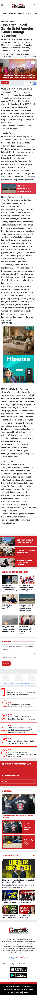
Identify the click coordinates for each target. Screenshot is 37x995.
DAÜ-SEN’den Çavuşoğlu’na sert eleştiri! (8, 606)
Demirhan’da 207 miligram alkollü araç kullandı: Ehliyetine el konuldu (21, 694)
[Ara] (35, 5)
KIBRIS (4, 14)
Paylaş (6, 82)
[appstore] (18, 970)
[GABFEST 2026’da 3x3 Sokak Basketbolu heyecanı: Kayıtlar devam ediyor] (27, 580)
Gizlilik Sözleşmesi (25, 964)
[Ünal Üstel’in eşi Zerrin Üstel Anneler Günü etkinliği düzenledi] (18, 69)
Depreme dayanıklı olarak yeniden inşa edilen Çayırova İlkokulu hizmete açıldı (26, 608)
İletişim (13, 964)
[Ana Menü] (2, 5)
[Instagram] (18, 957)
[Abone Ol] (34, 83)
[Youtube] (22, 957)
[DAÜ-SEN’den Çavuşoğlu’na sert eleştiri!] (10, 599)
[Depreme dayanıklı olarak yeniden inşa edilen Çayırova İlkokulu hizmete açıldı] (27, 599)
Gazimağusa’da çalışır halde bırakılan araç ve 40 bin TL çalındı (20, 706)
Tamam (26, 992)
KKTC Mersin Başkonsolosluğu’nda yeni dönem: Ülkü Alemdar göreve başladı (27, 630)
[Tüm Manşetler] (34, 856)
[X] (15, 957)
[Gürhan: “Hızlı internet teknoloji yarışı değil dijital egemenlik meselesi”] (10, 580)
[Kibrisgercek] (18, 5)
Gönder (6, 663)
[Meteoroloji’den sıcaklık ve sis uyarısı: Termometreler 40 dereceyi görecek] (10, 620)
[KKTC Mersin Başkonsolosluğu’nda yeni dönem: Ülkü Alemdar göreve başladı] (27, 620)
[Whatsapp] (26, 957)
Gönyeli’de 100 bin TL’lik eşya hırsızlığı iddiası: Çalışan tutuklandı (21, 718)
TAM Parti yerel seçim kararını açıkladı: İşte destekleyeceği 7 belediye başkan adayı (20, 730)
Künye (5, 964)
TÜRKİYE (12, 14)
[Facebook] (11, 957)
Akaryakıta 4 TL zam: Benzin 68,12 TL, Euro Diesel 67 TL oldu (21, 742)
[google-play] (18, 976)
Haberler (4, 21)
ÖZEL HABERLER (24, 14)
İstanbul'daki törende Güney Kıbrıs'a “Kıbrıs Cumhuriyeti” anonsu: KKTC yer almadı (22, 754)
